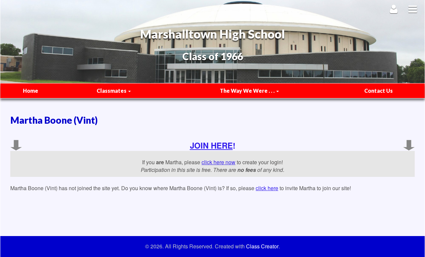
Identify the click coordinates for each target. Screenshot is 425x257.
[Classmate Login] (394, 9)
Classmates (112, 90)
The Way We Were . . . (248, 90)
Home (30, 90)
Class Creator (262, 246)
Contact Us (378, 90)
